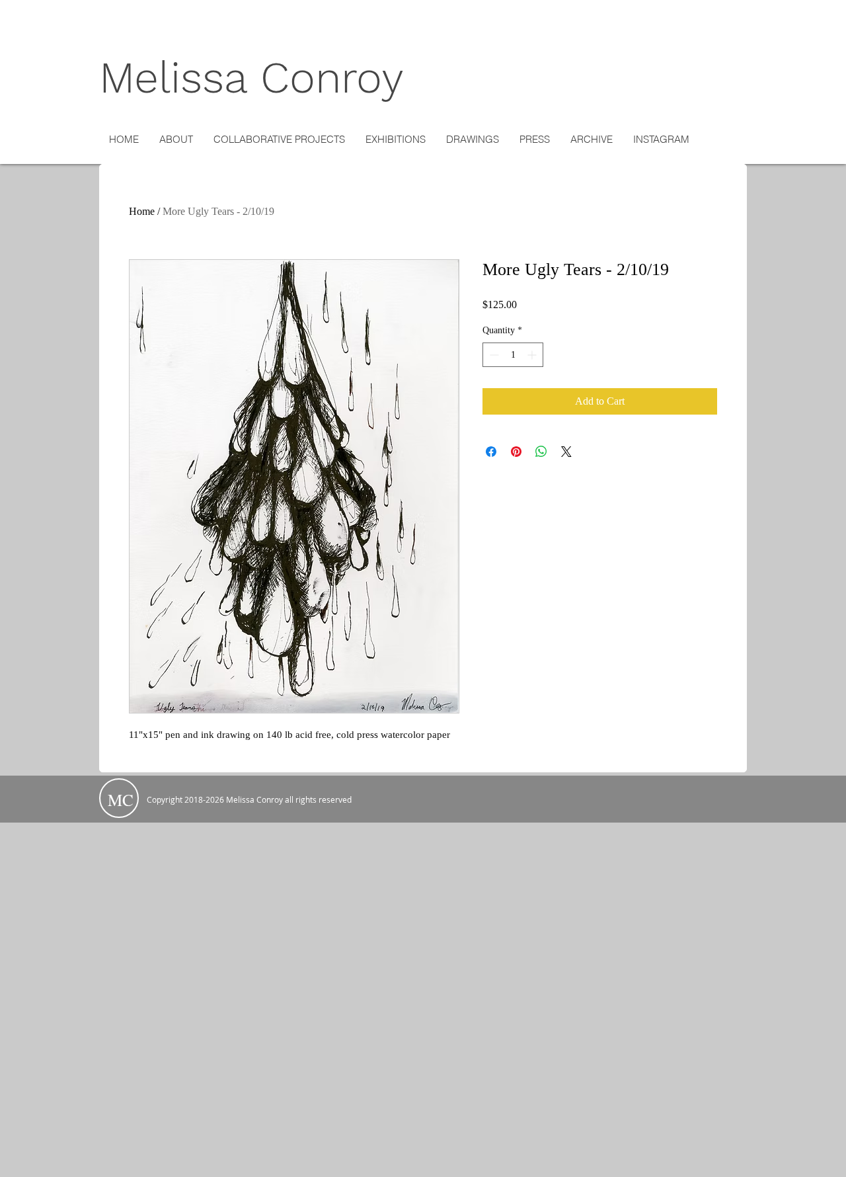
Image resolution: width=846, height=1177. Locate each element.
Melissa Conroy (251, 77)
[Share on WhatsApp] (541, 452)
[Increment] (533, 354)
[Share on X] (566, 452)
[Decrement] (492, 354)
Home (142, 211)
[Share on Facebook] (491, 452)
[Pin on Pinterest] (516, 452)
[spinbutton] (513, 354)
